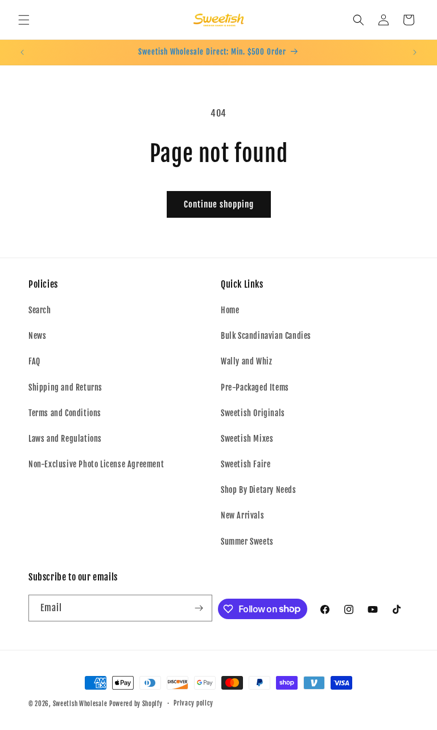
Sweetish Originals (253, 413)
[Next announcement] (414, 52)
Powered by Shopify (136, 704)
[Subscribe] (199, 608)
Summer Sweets (247, 541)
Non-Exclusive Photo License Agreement (96, 464)
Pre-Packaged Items (255, 387)
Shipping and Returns (65, 387)
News (37, 336)
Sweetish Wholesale (80, 704)
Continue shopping (219, 204)
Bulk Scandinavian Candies (266, 336)
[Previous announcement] (22, 52)
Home (230, 310)
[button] (23, 19)
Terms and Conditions (64, 413)
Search (39, 310)
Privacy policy (193, 703)
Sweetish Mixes (247, 438)
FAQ (34, 361)
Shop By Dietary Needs (258, 490)
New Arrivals (242, 515)
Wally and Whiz (246, 361)
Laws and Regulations (65, 438)
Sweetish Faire (245, 464)
